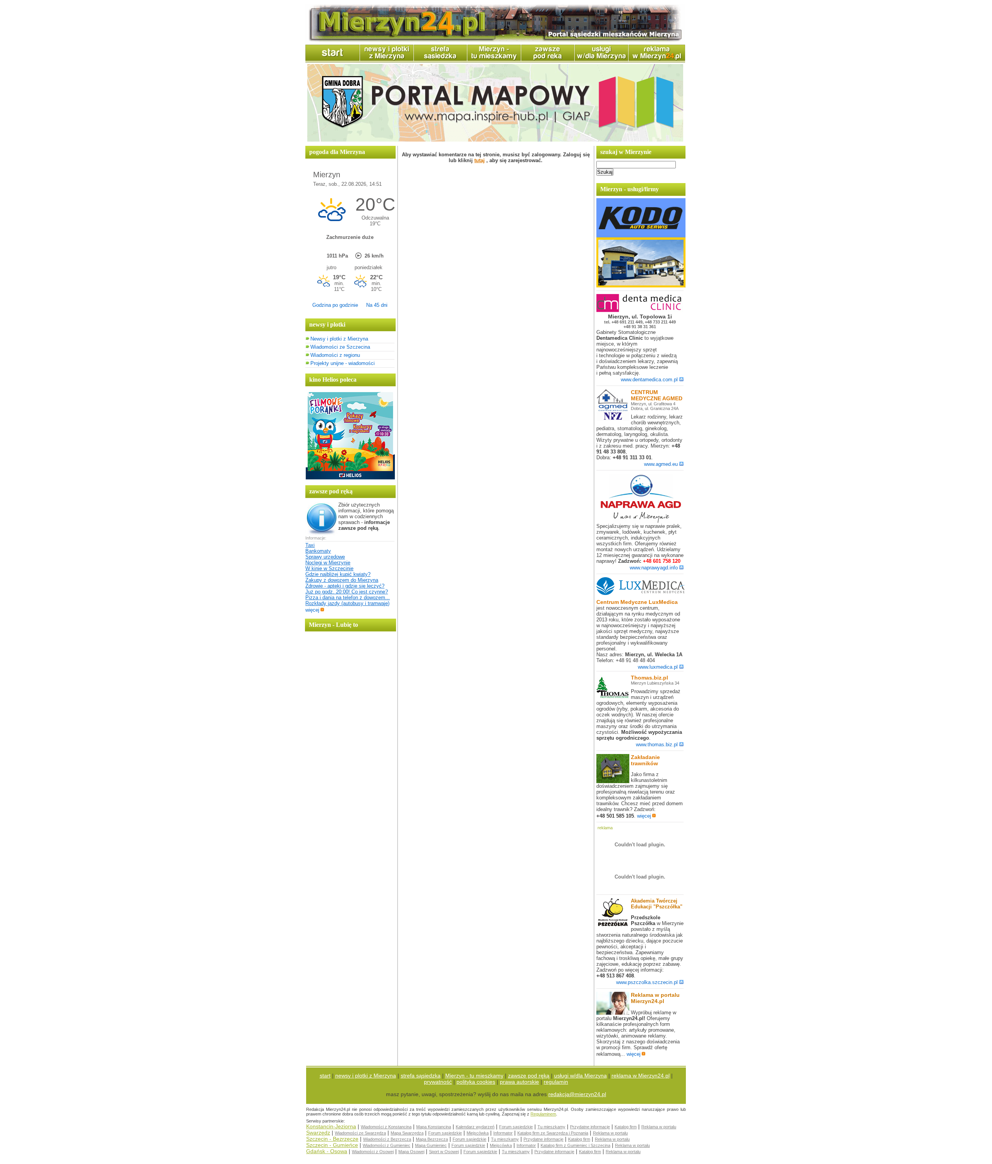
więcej (312, 610)
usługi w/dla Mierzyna (580, 1075)
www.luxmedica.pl (658, 667)
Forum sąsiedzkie (516, 1126)
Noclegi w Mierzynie (327, 563)
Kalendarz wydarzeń (475, 1126)
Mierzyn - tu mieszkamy (474, 1075)
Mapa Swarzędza (407, 1133)
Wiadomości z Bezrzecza (387, 1139)
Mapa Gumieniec (431, 1145)
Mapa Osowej (411, 1151)
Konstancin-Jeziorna (331, 1126)
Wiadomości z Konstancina (386, 1126)
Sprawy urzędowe (325, 557)
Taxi (310, 545)
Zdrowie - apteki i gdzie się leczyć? (344, 586)
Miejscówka (478, 1133)
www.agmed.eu (661, 464)
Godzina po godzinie (335, 305)
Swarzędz (318, 1132)
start (325, 1075)
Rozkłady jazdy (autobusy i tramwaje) (347, 603)
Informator (503, 1133)
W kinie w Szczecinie (329, 568)
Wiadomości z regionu (335, 355)
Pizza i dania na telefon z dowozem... (347, 597)
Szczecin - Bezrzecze (332, 1139)
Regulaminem (543, 1114)
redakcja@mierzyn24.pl (577, 1094)
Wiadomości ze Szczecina (340, 347)
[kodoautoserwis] (640, 286)
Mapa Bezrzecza (432, 1139)
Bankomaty (318, 551)
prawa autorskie (519, 1082)
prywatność (438, 1082)
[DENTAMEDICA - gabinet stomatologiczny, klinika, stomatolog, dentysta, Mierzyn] (640, 310)
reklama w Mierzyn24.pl (640, 1075)
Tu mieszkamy (551, 1126)
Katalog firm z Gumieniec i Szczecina (575, 1145)
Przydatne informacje (590, 1126)
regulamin (556, 1082)
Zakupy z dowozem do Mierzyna (341, 580)
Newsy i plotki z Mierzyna (339, 339)
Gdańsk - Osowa (326, 1151)
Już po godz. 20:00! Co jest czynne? (346, 592)
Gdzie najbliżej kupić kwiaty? (337, 574)
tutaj (479, 160)
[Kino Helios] (350, 478)
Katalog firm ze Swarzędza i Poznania (552, 1133)
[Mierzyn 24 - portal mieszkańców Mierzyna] (495, 41)
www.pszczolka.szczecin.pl (647, 982)
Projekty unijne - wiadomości (342, 363)
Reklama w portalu (658, 1126)
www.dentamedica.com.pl (649, 379)
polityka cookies (475, 1082)
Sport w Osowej (444, 1151)
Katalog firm (626, 1126)
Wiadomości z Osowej (373, 1151)
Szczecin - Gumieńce (332, 1145)
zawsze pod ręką (528, 1075)
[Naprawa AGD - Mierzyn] (640, 521)
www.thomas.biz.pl (657, 744)
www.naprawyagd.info (654, 568)
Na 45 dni (377, 305)
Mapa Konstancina (433, 1126)
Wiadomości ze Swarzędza (360, 1133)
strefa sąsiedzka (421, 1075)
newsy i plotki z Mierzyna (365, 1075)
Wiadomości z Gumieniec (386, 1145)
